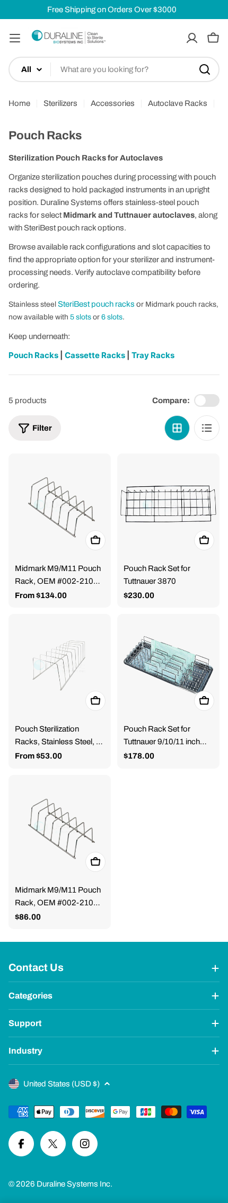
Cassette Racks (96, 355)
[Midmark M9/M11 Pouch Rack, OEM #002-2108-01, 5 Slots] (59, 826)
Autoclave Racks (177, 103)
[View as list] (207, 428)
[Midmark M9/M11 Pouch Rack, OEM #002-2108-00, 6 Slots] (59, 504)
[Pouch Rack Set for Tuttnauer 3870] (168, 504)
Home (19, 103)
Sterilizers (60, 103)
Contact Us (36, 967)
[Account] (192, 38)
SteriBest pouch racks (96, 304)
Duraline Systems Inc (73, 1184)
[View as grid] (177, 428)
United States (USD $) (61, 1084)
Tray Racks (152, 355)
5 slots (80, 317)
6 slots (111, 317)
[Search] (204, 69)
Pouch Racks (33, 355)
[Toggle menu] (14, 38)
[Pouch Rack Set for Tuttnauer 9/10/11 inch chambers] (168, 665)
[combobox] (114, 69)
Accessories (113, 103)
